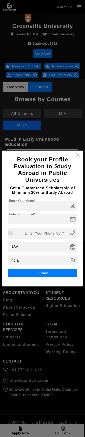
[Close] (78, 155)
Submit (42, 273)
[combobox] (12, 233)
